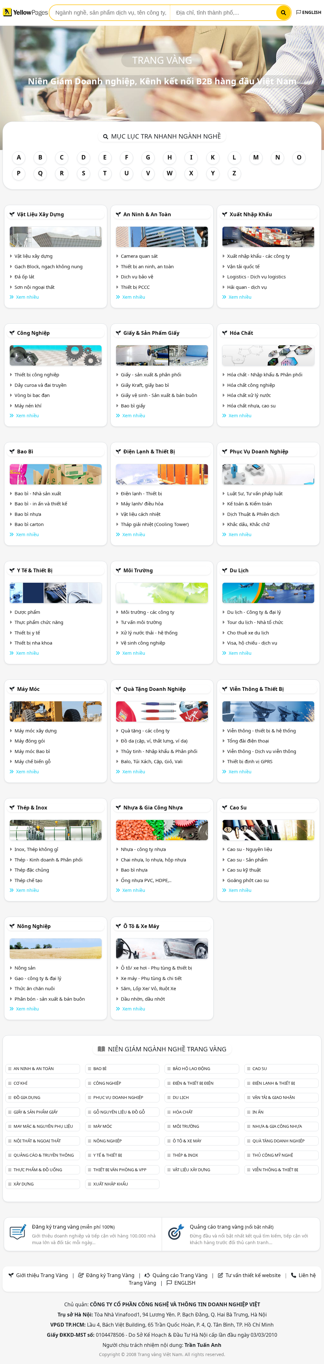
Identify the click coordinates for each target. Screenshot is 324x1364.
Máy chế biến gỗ (33, 761)
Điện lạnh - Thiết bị (141, 493)
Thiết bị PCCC (135, 287)
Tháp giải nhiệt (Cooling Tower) (155, 524)
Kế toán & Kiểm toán (249, 503)
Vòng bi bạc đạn (32, 395)
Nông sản (25, 968)
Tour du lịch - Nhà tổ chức (255, 622)
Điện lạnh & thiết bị (149, 451)
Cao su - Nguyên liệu (249, 849)
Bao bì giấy (133, 405)
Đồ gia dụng (27, 1097)
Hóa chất (241, 332)
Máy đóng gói (30, 740)
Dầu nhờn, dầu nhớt (143, 999)
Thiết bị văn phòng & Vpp (119, 1169)
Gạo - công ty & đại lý (38, 978)
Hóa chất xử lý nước (249, 395)
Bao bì (25, 451)
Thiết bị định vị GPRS (249, 761)
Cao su (238, 807)
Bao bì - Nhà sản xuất (38, 493)
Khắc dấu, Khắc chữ (248, 524)
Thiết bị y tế (27, 632)
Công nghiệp (33, 332)
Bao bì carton (29, 524)
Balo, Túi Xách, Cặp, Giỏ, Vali (152, 761)
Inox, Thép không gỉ (36, 849)
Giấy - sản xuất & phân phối (151, 374)
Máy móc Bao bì (32, 751)
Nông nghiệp (34, 926)
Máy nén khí (28, 405)
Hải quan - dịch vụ (247, 287)
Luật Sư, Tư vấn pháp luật (255, 493)
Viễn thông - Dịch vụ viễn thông (261, 751)
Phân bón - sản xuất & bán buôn (50, 999)
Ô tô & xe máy (141, 926)
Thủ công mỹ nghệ (272, 1155)
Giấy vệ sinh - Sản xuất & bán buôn (159, 395)
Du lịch (239, 570)
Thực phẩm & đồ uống (38, 1169)
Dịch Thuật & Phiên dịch (253, 514)
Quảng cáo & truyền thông (44, 1155)
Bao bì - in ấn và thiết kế (41, 503)
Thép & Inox (32, 807)
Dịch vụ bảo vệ (137, 276)
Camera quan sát (139, 256)
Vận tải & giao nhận (273, 1097)
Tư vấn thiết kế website (254, 1275)
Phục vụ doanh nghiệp (259, 451)
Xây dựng (24, 1184)
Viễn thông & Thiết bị (257, 688)
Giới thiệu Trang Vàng (42, 1275)
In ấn (258, 1112)
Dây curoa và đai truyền (40, 385)
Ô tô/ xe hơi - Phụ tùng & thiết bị (156, 968)
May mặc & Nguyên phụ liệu (43, 1126)
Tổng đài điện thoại (248, 740)
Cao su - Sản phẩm (247, 859)
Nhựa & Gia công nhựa (153, 807)
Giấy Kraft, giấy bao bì (145, 385)
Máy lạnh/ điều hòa (142, 503)
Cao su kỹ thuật (244, 870)
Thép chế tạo (28, 880)
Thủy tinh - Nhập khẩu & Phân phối (159, 751)
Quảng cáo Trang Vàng (180, 1275)
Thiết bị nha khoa (33, 643)
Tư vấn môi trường (141, 622)
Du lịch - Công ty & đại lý (254, 612)
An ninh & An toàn (147, 214)
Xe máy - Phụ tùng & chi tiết (151, 978)
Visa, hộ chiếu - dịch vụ (252, 643)
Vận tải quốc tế (243, 266)
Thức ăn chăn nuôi (35, 988)
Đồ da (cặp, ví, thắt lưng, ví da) (154, 740)
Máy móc (28, 688)
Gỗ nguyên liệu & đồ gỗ (119, 1112)
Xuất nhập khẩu (251, 214)
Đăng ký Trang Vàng (110, 1275)
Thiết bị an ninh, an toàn (147, 266)
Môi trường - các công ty (147, 612)
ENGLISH (311, 12)
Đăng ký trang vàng (73, 1226)
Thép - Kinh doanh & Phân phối (49, 859)
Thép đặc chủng (32, 870)
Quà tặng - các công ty (145, 730)
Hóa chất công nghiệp (251, 385)
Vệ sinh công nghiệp (143, 643)
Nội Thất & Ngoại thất (37, 1141)
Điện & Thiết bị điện (193, 1083)
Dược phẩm (27, 612)
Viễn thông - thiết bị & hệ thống (261, 730)
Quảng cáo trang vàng (231, 1226)
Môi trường (138, 570)
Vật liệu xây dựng (40, 214)
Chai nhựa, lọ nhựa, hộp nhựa (153, 859)
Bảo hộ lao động (191, 1068)
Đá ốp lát (24, 276)
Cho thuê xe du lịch (248, 632)
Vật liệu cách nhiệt (140, 514)
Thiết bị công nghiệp (37, 374)
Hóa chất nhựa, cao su (251, 405)
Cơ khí (20, 1083)
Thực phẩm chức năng (39, 622)
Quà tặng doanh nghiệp (154, 688)
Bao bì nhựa (28, 514)
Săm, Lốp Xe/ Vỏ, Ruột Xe (148, 988)
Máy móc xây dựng (36, 730)
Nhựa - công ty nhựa (143, 849)
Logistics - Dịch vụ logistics (256, 276)
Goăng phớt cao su (248, 880)
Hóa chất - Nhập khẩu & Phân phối (264, 374)
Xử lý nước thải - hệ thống (149, 632)
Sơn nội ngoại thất (34, 287)
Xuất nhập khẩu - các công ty (258, 256)
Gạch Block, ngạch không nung (49, 266)
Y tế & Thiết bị (35, 570)
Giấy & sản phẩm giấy (151, 332)
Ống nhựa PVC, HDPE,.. (146, 880)
